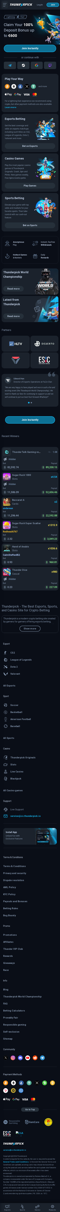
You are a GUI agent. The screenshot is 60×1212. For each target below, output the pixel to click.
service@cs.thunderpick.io (14, 1150)
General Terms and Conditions (16, 1162)
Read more (13, 288)
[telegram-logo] (10, 65)
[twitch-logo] (50, 65)
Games (14, 158)
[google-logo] (37, 65)
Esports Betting (15, 118)
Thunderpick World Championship (15, 274)
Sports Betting (14, 198)
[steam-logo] (23, 65)
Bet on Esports (30, 146)
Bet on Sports (30, 225)
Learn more (10, 107)
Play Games (30, 185)
